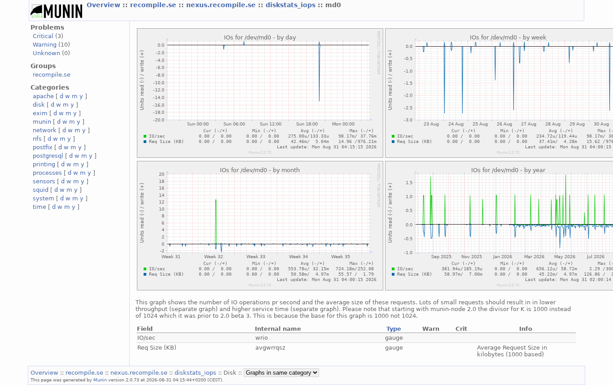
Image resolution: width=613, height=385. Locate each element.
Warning (45, 44)
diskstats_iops (292, 5)
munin (42, 121)
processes (47, 172)
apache (43, 96)
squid (40, 189)
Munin (100, 379)
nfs (37, 138)
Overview (105, 5)
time (39, 206)
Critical (43, 36)
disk (39, 104)
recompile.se (154, 5)
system (43, 198)
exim (40, 113)
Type (393, 328)
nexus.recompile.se (222, 5)
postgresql (48, 155)
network (45, 130)
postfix (43, 147)
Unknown (46, 53)
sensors (44, 181)
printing (44, 164)
